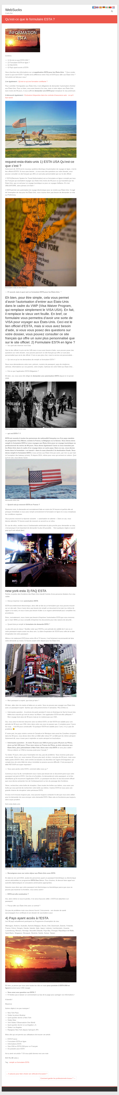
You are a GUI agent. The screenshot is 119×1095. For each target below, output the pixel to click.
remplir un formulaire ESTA (19, 1062)
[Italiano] (107, 7)
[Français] (94, 7)
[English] (97, 7)
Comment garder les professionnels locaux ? (57, 1078)
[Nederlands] (113, 7)
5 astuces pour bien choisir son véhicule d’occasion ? (26, 1074)
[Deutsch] (103, 7)
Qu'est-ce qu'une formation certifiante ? (33, 81)
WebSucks (13, 10)
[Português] (110, 7)
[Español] (100, 7)
